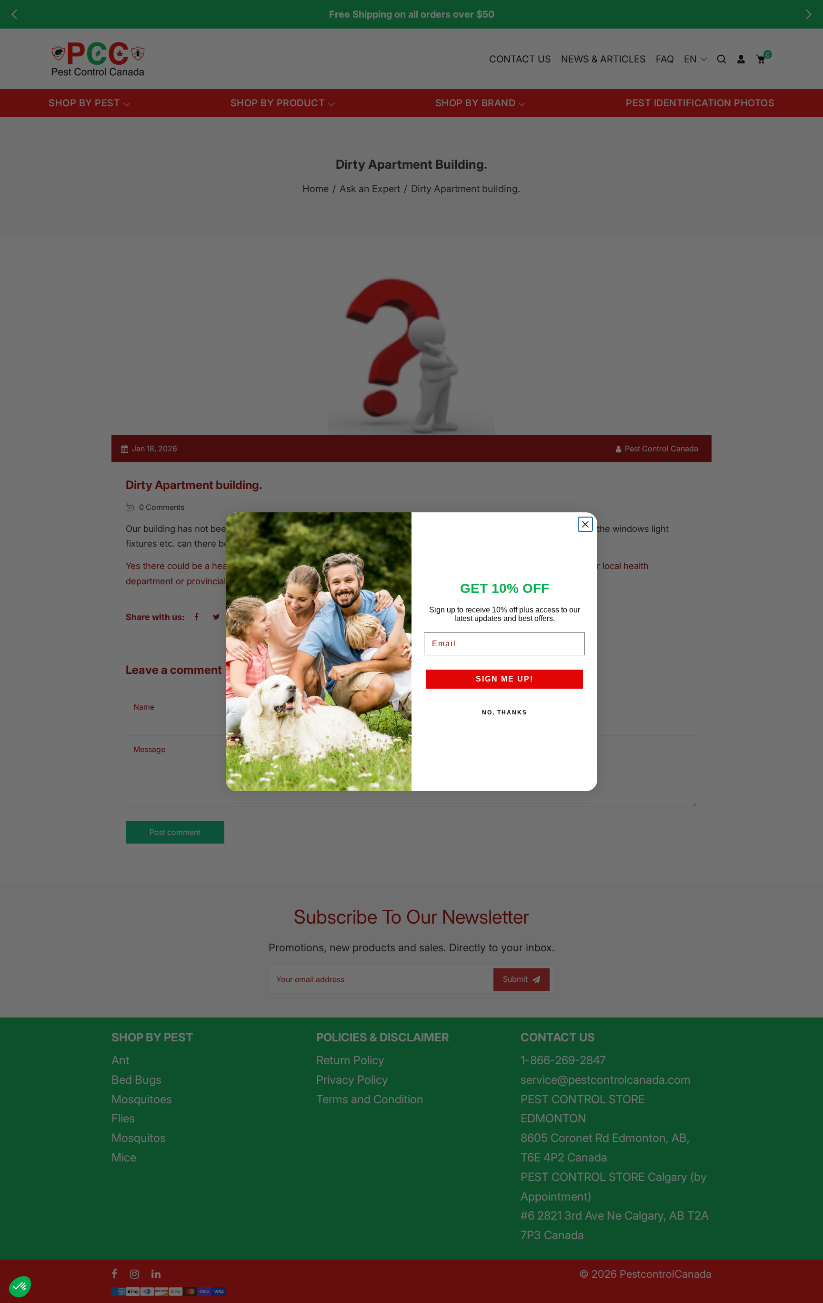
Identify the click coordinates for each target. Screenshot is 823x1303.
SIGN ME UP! (504, 679)
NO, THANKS (504, 712)
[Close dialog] (585, 524)
